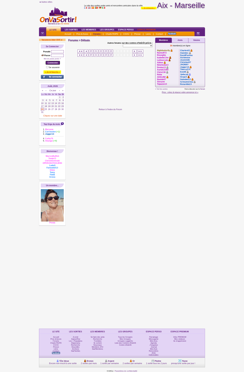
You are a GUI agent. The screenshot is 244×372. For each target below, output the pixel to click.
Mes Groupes (125, 339)
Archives (75, 349)
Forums (97, 34)
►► (140, 51)
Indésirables (154, 355)
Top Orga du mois (52, 124)
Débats (85, 40)
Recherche (75, 345)
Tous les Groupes (125, 337)
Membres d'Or (97, 347)
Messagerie (153, 339)
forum (202, 89)
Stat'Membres (97, 349)
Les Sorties (71, 30)
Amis (180, 40)
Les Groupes (107, 30)
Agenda (154, 343)
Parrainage (153, 337)
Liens (148, 34)
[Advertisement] (144, 17)
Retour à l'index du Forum (110, 109)
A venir (75, 337)
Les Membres (88, 30)
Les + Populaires (75, 341)
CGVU (126, 34)
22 (101, 51)
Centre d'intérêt (125, 345)
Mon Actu (153, 341)
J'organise (154, 345)
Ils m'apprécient (179, 341)
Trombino (97, 341)
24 (111, 51)
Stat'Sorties (75, 351)
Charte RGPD (112, 34)
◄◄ (80, 51)
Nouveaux (97, 345)
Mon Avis (153, 349)
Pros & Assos (82, 34)
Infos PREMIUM (179, 337)
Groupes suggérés (125, 341)
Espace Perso (126, 30)
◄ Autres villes (45, 2)
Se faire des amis (98, 337)
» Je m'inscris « (148, 8)
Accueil (68, 34)
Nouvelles (76, 347)
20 (91, 51)
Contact (159, 34)
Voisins (196, 40)
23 (106, 51)
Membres (163, 40)
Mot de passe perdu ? (52, 59)
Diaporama (75, 343)
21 (96, 51)
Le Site (53, 30)
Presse (137, 34)
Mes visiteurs (179, 339)
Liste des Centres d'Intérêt (125, 343)
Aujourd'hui (75, 339)
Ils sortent (98, 343)
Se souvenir (54, 67)
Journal (154, 347)
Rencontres (153, 351)
